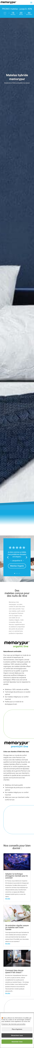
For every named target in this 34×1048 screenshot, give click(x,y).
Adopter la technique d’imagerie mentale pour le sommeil (16, 876)
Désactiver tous (17, 1035)
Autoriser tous (17, 1042)
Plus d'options (17, 1029)
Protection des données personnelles (13, 1024)
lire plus (7, 899)
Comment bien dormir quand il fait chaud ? (14, 971)
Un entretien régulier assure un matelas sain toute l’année (17, 927)
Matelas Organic (17, 566)
